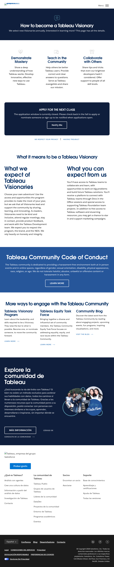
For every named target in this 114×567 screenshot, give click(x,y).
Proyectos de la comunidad (46, 506)
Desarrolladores (47, 542)
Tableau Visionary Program (18, 313)
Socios (66, 475)
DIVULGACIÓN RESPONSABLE (16, 554)
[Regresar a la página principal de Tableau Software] (14, 3)
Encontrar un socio (71, 480)
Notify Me (57, 125)
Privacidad (41, 550)
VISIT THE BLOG (83, 334)
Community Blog (89, 311)
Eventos (37, 521)
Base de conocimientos (94, 480)
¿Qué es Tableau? (13, 475)
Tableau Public (40, 483)
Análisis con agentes (13, 480)
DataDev (37, 501)
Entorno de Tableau (43, 511)
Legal (6, 550)
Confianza (26, 542)
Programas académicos (44, 516)
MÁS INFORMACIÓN (20, 430)
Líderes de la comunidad (45, 496)
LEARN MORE (57, 283)
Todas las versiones (92, 498)
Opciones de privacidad (19, 559)
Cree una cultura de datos (16, 485)
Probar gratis (20, 466)
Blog (35, 542)
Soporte (87, 475)
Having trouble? (71, 139)
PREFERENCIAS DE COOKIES (42, 554)
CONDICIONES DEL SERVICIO (23, 550)
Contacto (8, 503)
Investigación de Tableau (16, 498)
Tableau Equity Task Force (55, 313)
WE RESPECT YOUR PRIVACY (46, 139)
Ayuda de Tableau (91, 493)
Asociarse (67, 485)
